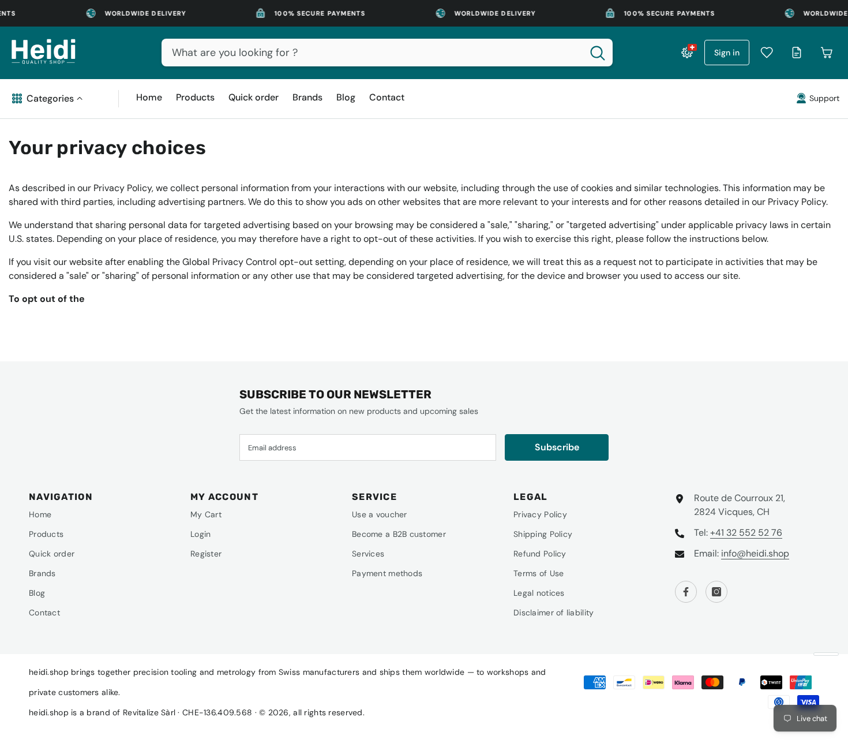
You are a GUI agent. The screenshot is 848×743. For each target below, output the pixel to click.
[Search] (387, 52)
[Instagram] (716, 592)
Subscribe (557, 447)
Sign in (727, 52)
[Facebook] (686, 592)
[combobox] (372, 52)
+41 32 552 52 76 (746, 533)
